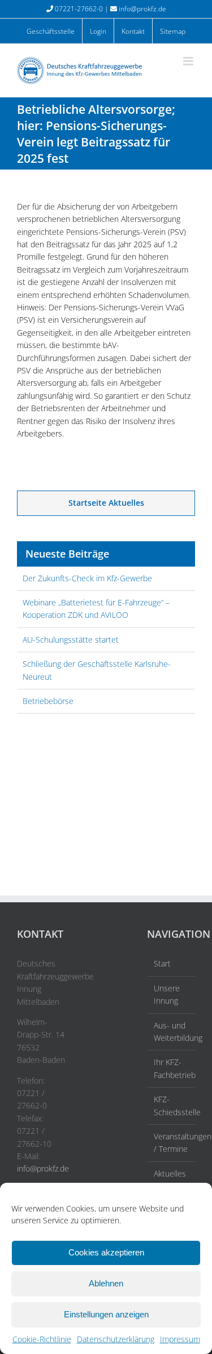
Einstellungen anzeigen (106, 1314)
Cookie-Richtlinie (41, 1339)
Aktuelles (170, 1173)
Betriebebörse (48, 701)
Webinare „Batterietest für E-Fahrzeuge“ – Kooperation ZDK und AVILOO (96, 608)
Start (162, 963)
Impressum (180, 1339)
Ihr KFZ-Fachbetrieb (171, 1068)
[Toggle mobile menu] (189, 61)
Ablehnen (106, 1283)
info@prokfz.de (142, 9)
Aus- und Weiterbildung (171, 1031)
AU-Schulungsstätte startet (71, 639)
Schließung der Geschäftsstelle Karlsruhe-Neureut (97, 670)
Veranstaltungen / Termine (171, 1142)
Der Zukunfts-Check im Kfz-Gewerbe (87, 578)
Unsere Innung (167, 994)
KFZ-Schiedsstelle (171, 1105)
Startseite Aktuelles (106, 502)
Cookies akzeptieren (106, 1252)
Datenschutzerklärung (115, 1339)
